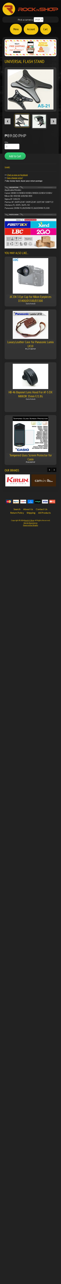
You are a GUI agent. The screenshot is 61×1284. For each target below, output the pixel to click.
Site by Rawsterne (30, 523)
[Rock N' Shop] (30, 13)
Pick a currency (25, 19)
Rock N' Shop (29, 520)
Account (31, 29)
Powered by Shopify (30, 525)
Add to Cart (15, 156)
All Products (44, 512)
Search (17, 509)
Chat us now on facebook (17, 175)
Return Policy (17, 512)
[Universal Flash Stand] (22, 121)
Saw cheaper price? (15, 178)
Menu (16, 29)
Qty (6, 142)
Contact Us (41, 509)
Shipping (31, 512)
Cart (45, 29)
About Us (28, 509)
